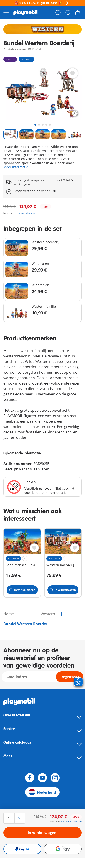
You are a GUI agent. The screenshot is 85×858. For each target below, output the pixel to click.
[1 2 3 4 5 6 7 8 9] (15, 818)
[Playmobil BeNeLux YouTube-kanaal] (42, 777)
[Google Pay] (63, 849)
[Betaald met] (22, 849)
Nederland (46, 792)
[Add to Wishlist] (72, 73)
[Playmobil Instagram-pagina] (55, 777)
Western (48, 613)
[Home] (25, 12)
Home (9, 613)
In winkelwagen (42, 832)
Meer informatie (15, 167)
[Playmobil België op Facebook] (29, 777)
